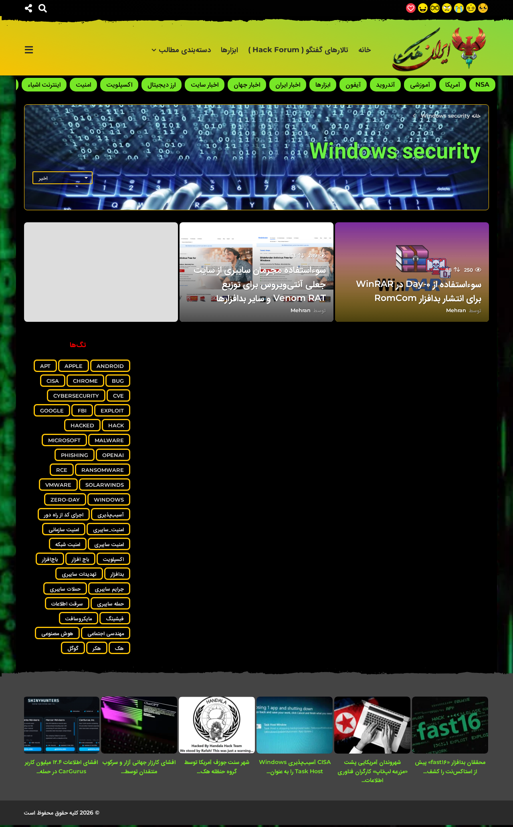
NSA (482, 84)
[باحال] (435, 8)
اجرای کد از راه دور (63, 514)
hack (116, 425)
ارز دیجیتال (161, 84)
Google (52, 410)
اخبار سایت (204, 84)
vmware (58, 485)
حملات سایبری (65, 588)
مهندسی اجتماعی (105, 633)
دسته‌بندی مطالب (185, 49)
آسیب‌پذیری (110, 514)
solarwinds (104, 485)
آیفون (353, 84)
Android (110, 366)
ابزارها (229, 49)
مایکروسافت (78, 618)
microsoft (64, 440)
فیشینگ (115, 618)
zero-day (65, 499)
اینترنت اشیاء (44, 84)
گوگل (73, 648)
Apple (74, 366)
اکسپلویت (119, 84)
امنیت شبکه (67, 544)
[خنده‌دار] (423, 8)
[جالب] (483, 8)
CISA (52, 381)
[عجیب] (471, 8)
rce (61, 470)
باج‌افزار (50, 559)
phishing (74, 455)
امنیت (83, 84)
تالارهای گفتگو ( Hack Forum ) (298, 49)
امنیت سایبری (109, 544)
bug (118, 381)
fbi (82, 410)
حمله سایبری (110, 603)
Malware (109, 440)
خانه (364, 49)
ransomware (102, 470)
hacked (82, 425)
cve (118, 395)
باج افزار (80, 559)
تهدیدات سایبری (79, 574)
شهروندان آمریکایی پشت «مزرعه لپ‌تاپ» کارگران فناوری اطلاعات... (372, 771)
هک (119, 648)
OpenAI (113, 455)
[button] (42, 8)
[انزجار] (447, 8)
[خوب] (411, 8)
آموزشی (420, 84)
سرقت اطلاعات (67, 603)
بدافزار (117, 574)
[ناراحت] (459, 8)
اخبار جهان (247, 84)
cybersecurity (76, 395)
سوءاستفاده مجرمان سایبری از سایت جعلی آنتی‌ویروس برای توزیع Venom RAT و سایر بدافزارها (260, 283)
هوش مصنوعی (57, 633)
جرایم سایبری (109, 588)
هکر (97, 648)
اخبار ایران (287, 84)
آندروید (385, 84)
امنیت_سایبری (108, 529)
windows (109, 499)
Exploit (112, 410)
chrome (85, 381)
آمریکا (452, 84)
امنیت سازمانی (63, 529)
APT (45, 366)
